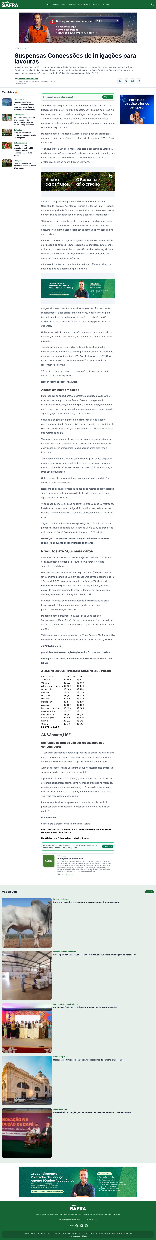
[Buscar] (152, 4)
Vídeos (64, 4)
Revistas (72, 4)
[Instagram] (86, 1225)
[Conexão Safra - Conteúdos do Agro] (10, 4)
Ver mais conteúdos (65, 874)
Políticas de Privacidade (124, 1233)
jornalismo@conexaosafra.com (69, 1220)
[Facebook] (77, 1225)
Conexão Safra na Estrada (88, 4)
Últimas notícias (52, 4)
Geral (24, 48)
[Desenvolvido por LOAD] (85, 1236)
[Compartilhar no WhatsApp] (132, 81)
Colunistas (106, 4)
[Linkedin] (82, 1225)
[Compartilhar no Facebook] (120, 81)
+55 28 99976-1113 (90, 1220)
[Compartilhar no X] (126, 81)
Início (17, 48)
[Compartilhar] (138, 81)
